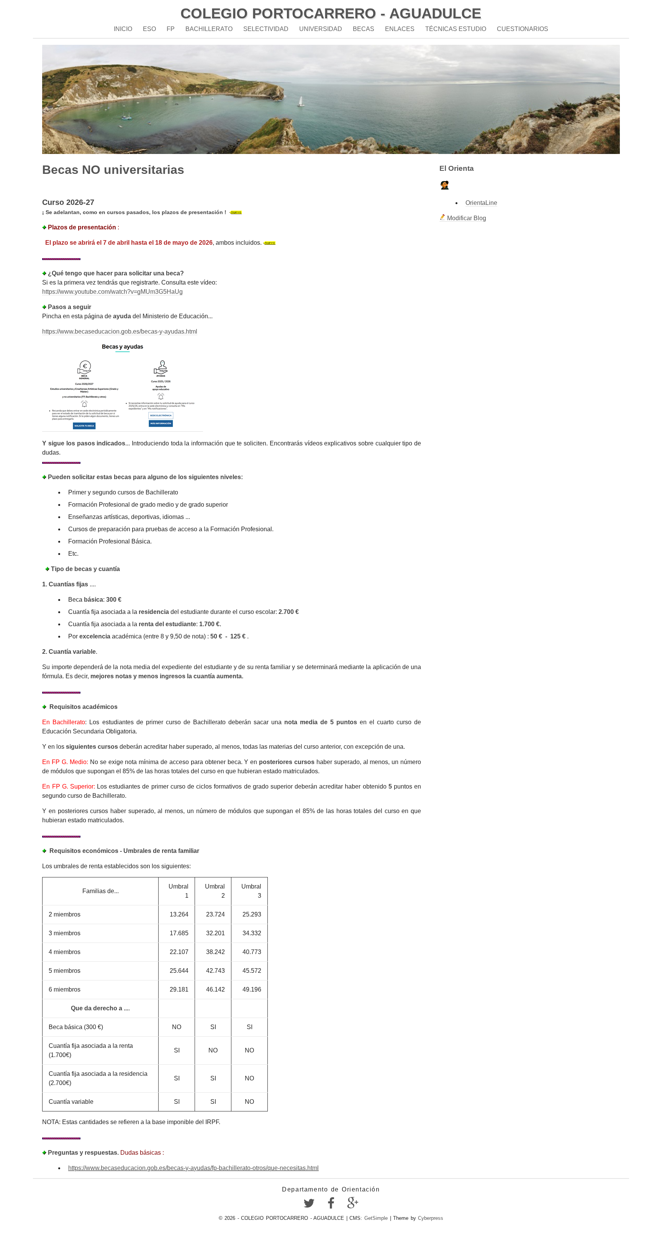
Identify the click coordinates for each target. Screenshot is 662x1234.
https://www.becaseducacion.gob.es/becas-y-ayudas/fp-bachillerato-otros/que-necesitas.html (193, 1168)
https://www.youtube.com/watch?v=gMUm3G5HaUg (112, 291)
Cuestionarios (522, 29)
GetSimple (376, 1218)
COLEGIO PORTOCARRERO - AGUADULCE (330, 13)
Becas (363, 29)
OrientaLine (481, 203)
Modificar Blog (466, 218)
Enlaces (400, 29)
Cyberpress (430, 1218)
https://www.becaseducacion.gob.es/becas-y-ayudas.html (119, 331)
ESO (149, 29)
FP (171, 29)
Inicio (123, 29)
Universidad (320, 29)
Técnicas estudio (455, 29)
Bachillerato (209, 29)
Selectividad (265, 29)
